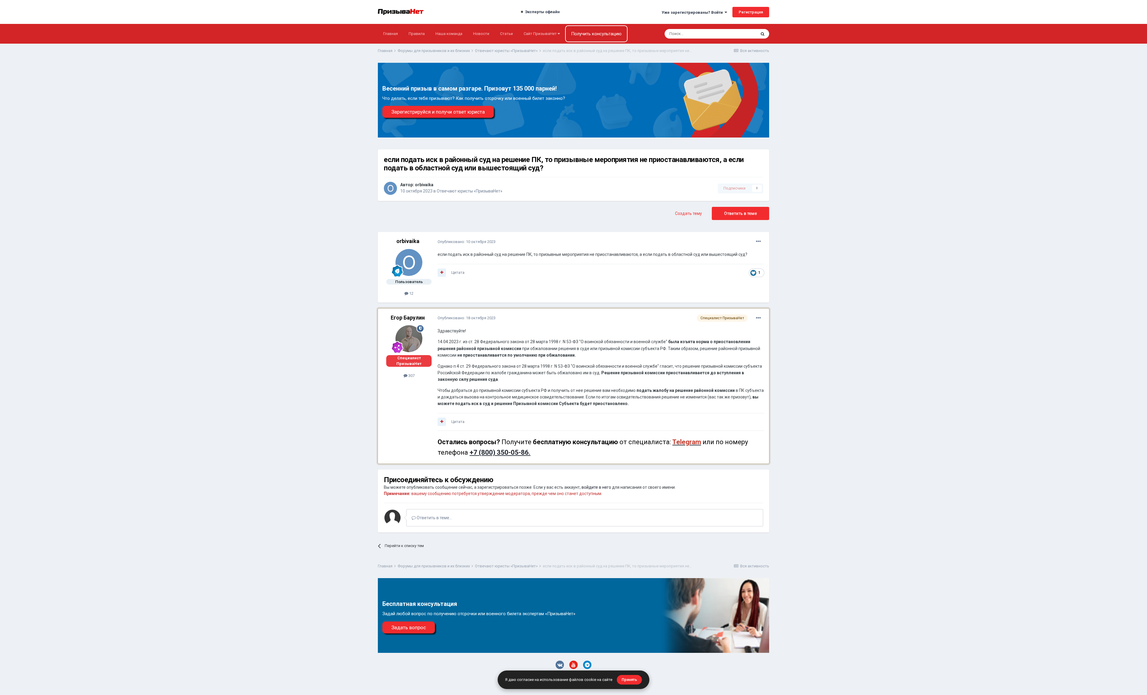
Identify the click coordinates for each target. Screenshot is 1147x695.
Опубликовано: (467, 241)
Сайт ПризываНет (541, 33)
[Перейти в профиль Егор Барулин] (408, 338)
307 (411, 375)
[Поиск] (762, 34)
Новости (481, 33)
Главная (390, 33)
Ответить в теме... (434, 517)
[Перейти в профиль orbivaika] (390, 188)
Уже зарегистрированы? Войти (693, 12)
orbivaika (424, 184)
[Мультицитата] (442, 272)
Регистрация (751, 12)
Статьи (506, 33)
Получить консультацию (596, 33)
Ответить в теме (740, 213)
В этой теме (738, 34)
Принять (629, 679)
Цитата (457, 272)
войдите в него (596, 487)
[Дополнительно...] (758, 241)
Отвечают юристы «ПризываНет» (469, 191)
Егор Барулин (408, 317)
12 (410, 293)
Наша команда (449, 33)
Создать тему (688, 213)
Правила (417, 33)
